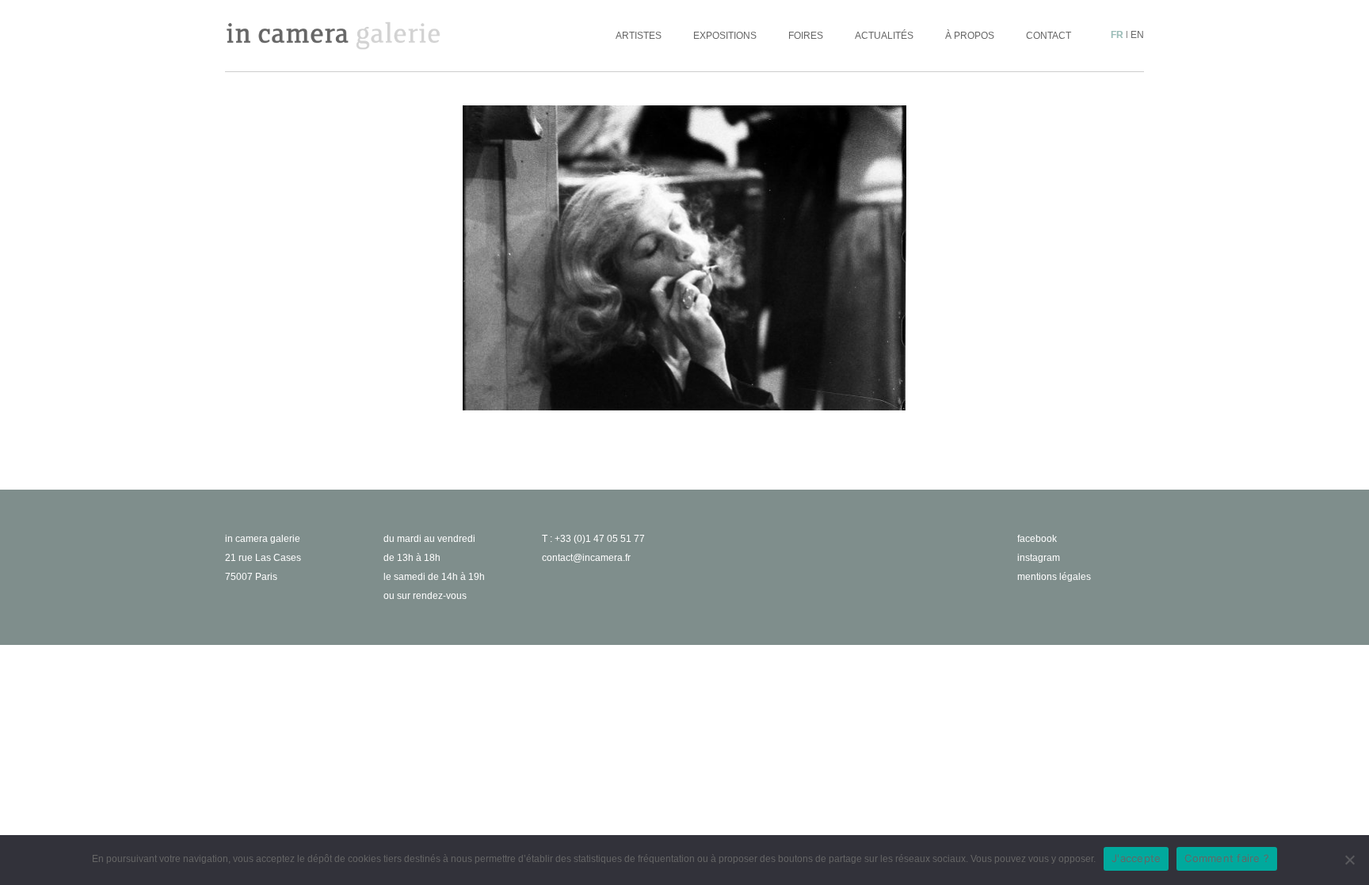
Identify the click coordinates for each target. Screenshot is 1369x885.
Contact (1048, 35)
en (1137, 34)
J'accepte (1136, 858)
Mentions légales (1054, 576)
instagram (1038, 557)
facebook (1037, 538)
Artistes (639, 35)
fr (1117, 34)
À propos (969, 35)
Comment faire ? (1226, 858)
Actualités (884, 35)
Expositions (725, 35)
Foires (805, 35)
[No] (1349, 860)
